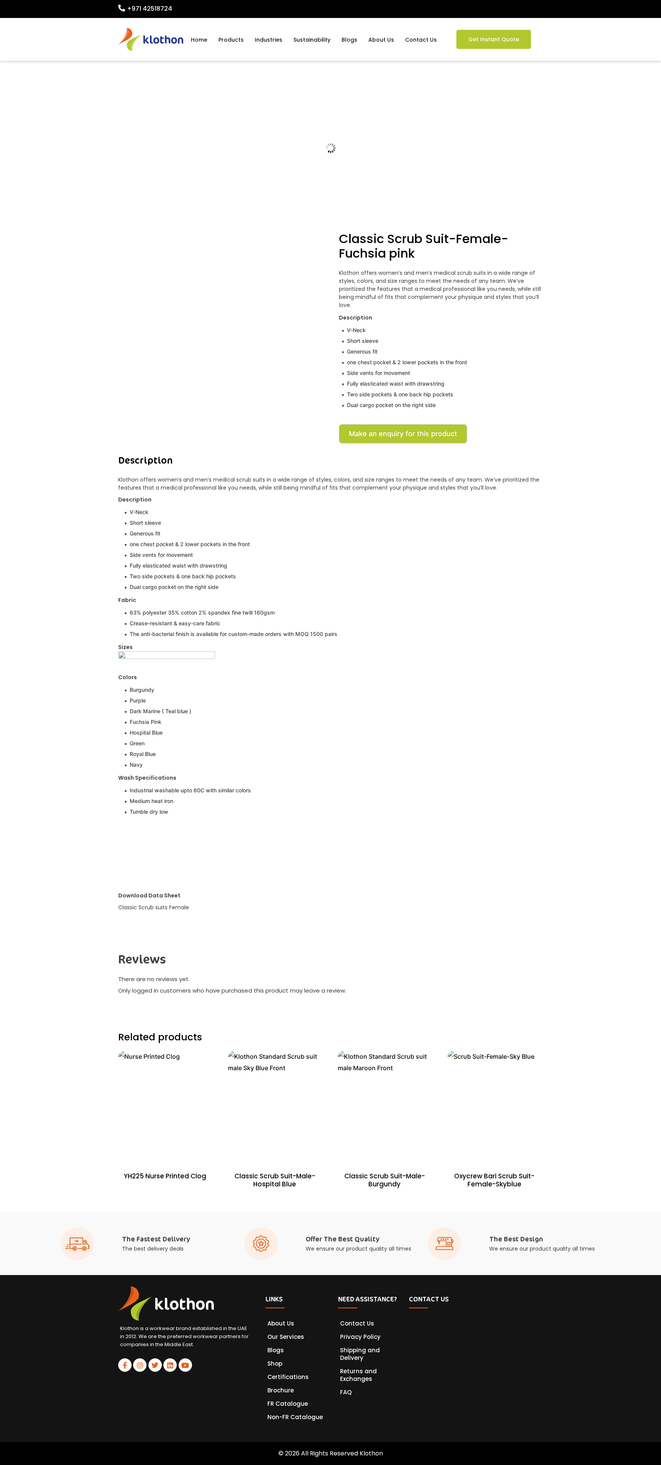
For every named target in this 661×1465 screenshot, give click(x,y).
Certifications (288, 1377)
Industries (268, 40)
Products (231, 40)
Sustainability (311, 40)
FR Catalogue (287, 1404)
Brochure (280, 1390)
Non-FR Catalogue (295, 1417)
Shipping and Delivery (360, 1354)
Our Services (285, 1337)
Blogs (349, 40)
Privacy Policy (360, 1337)
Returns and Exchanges (358, 1375)
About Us (381, 40)
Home (199, 40)
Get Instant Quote (493, 39)
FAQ (346, 1392)
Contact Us (421, 40)
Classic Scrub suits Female (153, 907)
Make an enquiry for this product (403, 434)
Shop (274, 1364)
